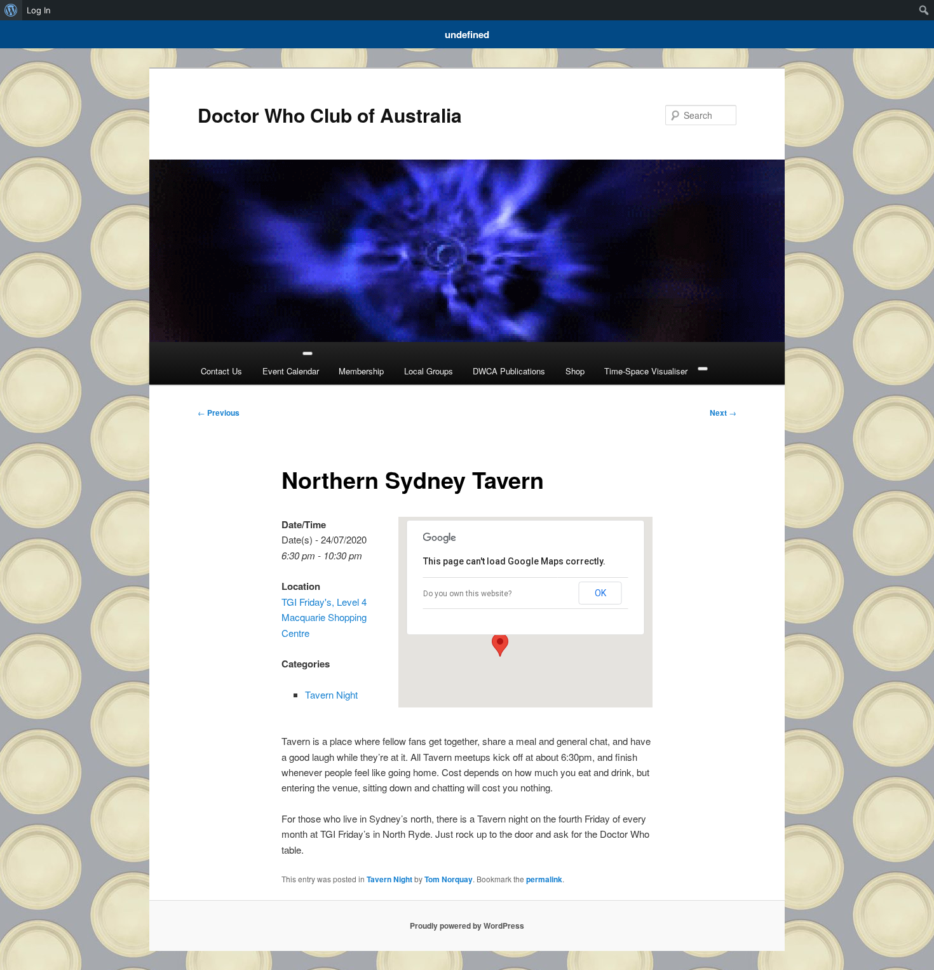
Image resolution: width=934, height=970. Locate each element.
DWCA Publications (509, 371)
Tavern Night (331, 694)
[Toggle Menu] (307, 353)
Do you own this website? (467, 593)
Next (723, 412)
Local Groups (428, 371)
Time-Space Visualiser (645, 371)
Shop (575, 371)
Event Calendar (290, 371)
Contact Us (221, 371)
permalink (544, 879)
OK (600, 593)
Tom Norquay (448, 879)
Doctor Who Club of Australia (330, 114)
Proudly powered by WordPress (467, 925)
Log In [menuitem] (39, 10)
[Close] (703, 369)
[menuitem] (11, 10)
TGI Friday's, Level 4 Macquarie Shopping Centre (324, 617)
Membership (361, 371)
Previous (219, 412)
